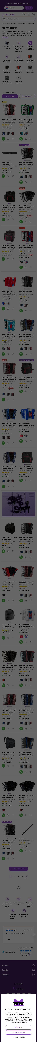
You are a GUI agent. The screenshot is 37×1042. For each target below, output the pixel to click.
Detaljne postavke (18, 1032)
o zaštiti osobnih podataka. (21, 1021)
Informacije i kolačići (18, 1037)
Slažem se (18, 1027)
